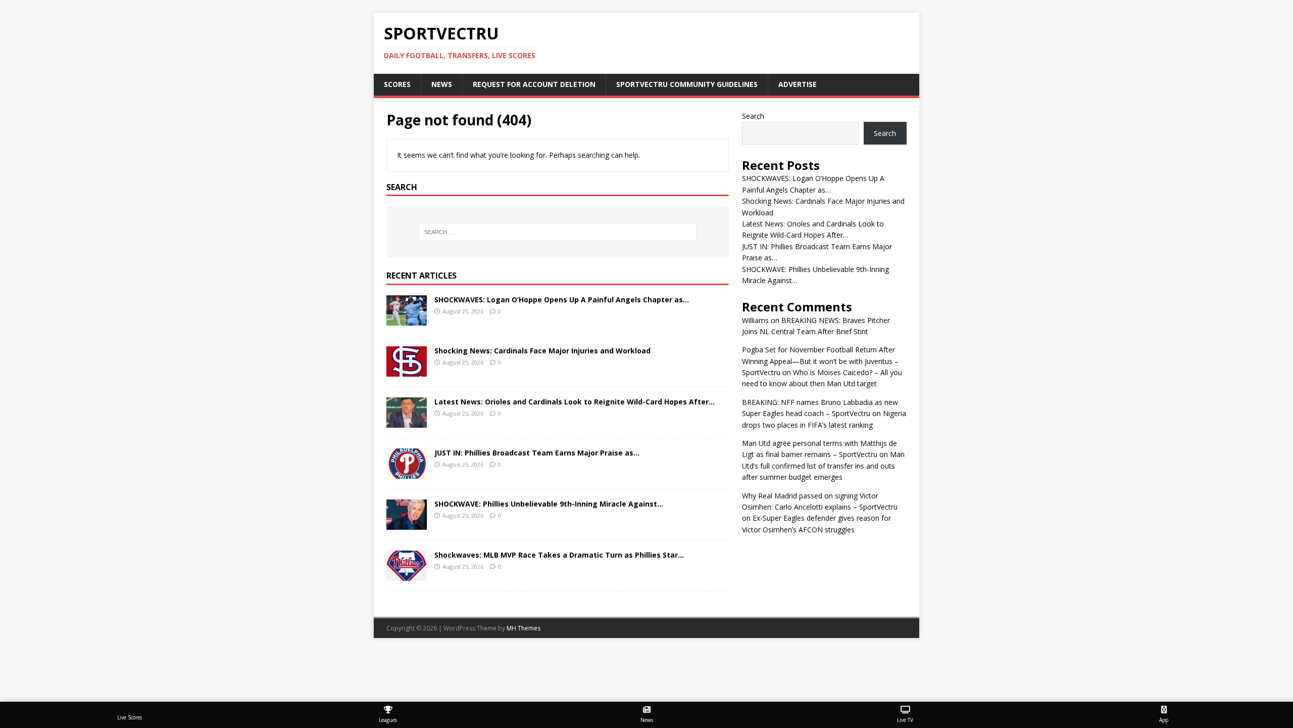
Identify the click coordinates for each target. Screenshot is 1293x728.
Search (753, 116)
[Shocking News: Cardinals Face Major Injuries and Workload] (406, 371)
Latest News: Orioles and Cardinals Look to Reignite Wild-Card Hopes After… (574, 401)
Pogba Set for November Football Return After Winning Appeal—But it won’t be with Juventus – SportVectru (820, 361)
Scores (397, 84)
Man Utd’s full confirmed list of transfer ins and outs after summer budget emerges (823, 465)
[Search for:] (558, 232)
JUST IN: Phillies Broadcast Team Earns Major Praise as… (536, 453)
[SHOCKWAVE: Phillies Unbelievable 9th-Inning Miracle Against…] (406, 524)
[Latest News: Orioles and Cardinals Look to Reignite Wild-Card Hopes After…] (406, 422)
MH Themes (523, 628)
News (441, 84)
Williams (755, 320)
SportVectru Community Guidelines (687, 84)
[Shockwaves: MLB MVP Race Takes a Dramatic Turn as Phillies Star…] (406, 575)
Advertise (797, 84)
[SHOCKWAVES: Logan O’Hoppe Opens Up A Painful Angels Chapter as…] (406, 320)
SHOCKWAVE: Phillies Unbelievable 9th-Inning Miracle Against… (548, 504)
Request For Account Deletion (534, 84)
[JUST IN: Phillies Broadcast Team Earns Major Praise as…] (406, 473)
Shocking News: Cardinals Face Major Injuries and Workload (542, 350)
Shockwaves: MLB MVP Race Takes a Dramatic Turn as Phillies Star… (559, 555)
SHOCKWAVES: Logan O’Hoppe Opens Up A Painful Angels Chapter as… (561, 299)
